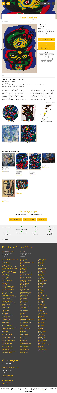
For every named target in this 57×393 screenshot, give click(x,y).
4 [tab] (20, 73)
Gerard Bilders (5, 262)
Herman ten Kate (6, 283)
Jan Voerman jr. (23, 340)
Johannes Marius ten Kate (8, 286)
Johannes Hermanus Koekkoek (9, 297)
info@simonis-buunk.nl (7, 372)
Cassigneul (40, 286)
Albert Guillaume (24, 291)
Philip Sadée (5, 330)
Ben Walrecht (41, 343)
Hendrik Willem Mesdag (7, 315)
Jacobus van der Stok (7, 343)
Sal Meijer (40, 321)
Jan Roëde (40, 328)
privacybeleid (42, 389)
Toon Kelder (23, 307)
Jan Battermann (42, 269)
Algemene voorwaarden (7, 380)
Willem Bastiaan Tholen (25, 336)
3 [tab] (18, 73)
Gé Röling (40, 330)
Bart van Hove (5, 274)
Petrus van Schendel (7, 334)
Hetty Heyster (23, 298)
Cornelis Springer (6, 342)
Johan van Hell (23, 297)
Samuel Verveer (6, 349)
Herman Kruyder (24, 309)
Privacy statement (6, 382)
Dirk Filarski (23, 286)
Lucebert (40, 318)
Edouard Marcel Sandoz (25, 328)
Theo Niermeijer (24, 316)
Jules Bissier (41, 275)
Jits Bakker (22, 265)
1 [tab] (15, 73)
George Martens (42, 319)
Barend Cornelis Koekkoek (8, 295)
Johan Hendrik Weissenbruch (8, 351)
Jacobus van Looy (24, 318)
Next (37, 49)
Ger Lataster (41, 316)
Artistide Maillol (24, 312)
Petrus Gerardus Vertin (7, 348)
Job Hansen (41, 301)
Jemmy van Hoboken (43, 307)
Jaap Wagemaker (42, 342)
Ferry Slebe (41, 333)
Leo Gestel (22, 288)
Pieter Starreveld (24, 334)
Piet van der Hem (24, 301)
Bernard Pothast (6, 316)
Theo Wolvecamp (42, 349)
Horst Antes (41, 262)
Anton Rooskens (42, 331)
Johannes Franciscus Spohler (8, 337)
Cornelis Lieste (5, 307)
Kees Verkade (23, 339)
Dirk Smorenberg (24, 333)
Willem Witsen (23, 348)
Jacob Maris (4, 309)
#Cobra (46, 56)
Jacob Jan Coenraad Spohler (8, 340)
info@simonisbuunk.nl (16, 219)
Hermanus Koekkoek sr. (7, 300)
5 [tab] (22, 73)
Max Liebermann (24, 310)
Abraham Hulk (5, 276)
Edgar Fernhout (24, 285)
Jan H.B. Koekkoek (6, 298)
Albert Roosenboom (7, 325)
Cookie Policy (5, 383)
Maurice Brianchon (42, 283)
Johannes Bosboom (6, 264)
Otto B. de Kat (41, 312)
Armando (40, 266)
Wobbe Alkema (42, 259)
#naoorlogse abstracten (46, 59)
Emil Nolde (41, 325)
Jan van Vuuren (41, 339)
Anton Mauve (5, 313)
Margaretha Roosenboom (8, 328)
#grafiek (51, 54)
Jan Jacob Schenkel (6, 336)
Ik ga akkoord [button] (28, 391)
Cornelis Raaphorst (24, 327)
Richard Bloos (23, 270)
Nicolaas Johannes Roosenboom (9, 327)
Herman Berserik (42, 272)
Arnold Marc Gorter (24, 289)
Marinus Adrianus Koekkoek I (8, 303)
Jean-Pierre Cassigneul (25, 277)
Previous (2, 49)
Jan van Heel (41, 302)
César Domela (41, 293)
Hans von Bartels (42, 268)
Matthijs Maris (5, 310)
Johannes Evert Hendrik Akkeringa (10, 259)
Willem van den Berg (25, 267)
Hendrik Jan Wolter (24, 349)
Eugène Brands (41, 281)
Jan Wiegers (41, 348)
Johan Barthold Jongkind (7, 280)
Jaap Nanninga (41, 324)
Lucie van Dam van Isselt (26, 279)
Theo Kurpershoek (42, 313)
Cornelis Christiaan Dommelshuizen (10, 267)
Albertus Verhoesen (6, 345)
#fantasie (49, 61)
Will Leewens (41, 315)
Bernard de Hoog (24, 300)
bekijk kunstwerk (5, 171)
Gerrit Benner (41, 271)
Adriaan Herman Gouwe (43, 298)
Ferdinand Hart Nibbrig (25, 294)
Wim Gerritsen (41, 296)
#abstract (43, 61)
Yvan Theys (41, 334)
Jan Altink (40, 263)
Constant (40, 287)
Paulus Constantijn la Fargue (8, 271)
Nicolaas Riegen (5, 318)
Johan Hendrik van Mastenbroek (27, 321)
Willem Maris (5, 312)
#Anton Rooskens (44, 54)
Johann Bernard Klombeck (8, 292)
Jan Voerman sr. (23, 342)
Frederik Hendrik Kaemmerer (27, 319)
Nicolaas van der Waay (25, 345)
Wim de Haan (41, 299)
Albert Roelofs (5, 321)
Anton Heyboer (41, 306)
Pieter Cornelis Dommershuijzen (9, 268)
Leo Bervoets (41, 274)
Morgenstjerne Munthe (25, 322)
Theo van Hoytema (24, 303)
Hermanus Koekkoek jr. (7, 301)
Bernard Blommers (6, 265)
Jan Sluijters (23, 331)
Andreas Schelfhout (6, 333)
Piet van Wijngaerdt (25, 346)
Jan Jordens (40, 310)
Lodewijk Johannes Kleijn (7, 288)
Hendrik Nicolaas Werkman (44, 345)
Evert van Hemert (24, 295)
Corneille (40, 289)
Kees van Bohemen (42, 280)
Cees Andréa (41, 260)
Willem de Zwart (24, 352)
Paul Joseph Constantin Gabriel (9, 273)
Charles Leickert (6, 306)
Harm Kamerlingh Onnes (26, 306)
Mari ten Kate (5, 285)
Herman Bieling (23, 268)
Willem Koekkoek (6, 304)
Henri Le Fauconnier (42, 295)
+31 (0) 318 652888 (47, 39)
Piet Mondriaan (23, 315)
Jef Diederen (41, 292)
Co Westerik (41, 346)
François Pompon (24, 325)
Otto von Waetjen (42, 340)
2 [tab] (17, 73)
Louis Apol (4, 260)
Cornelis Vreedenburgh (25, 343)
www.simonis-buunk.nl (7, 370)
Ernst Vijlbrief (41, 336)
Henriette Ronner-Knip (7, 324)
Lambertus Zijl (23, 351)
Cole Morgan (41, 322)
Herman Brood (41, 284)
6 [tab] (23, 73)
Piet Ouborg (41, 327)
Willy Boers (41, 277)
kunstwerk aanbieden (8, 376)
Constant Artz (23, 259)
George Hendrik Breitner (26, 274)
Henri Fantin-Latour (24, 283)
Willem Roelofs (5, 322)
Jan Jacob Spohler (6, 339)
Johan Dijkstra (41, 290)
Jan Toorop (22, 337)
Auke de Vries (41, 337)
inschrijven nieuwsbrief (8, 375)
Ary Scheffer (5, 331)
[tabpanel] (19, 48)
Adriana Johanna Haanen (25, 292)
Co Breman (22, 276)
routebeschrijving (42, 219)
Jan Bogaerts (23, 271)
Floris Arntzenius (24, 260)
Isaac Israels (23, 304)
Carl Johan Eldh (23, 282)
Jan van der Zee (41, 351)
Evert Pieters (23, 324)
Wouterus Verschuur (7, 346)
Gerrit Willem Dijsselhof (25, 280)
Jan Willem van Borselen (26, 273)
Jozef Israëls (5, 279)
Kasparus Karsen (6, 282)
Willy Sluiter (23, 330)
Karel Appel (41, 265)
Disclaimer (4, 385)
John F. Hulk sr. (5, 277)
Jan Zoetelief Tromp (6, 352)
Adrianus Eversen (6, 270)
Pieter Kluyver (5, 294)
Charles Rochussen (6, 319)
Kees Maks (22, 313)
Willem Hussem (42, 309)
